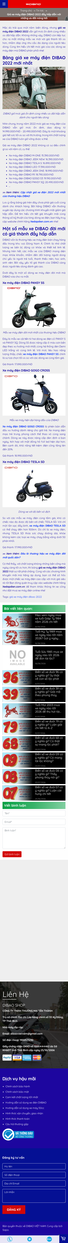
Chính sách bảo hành (18, 1086)
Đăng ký (14, 1210)
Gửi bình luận (12, 854)
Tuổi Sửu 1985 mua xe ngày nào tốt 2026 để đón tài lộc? (49, 655)
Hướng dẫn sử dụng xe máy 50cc (25, 1107)
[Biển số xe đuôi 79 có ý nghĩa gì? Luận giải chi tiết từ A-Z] (18, 727)
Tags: (6, 596)
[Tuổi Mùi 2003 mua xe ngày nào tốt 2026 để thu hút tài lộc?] (18, 710)
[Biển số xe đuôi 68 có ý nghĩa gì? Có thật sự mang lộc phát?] (18, 743)
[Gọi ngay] (10, 1239)
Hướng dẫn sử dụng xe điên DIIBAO (26, 1102)
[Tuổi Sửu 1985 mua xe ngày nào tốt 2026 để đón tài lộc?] (18, 657)
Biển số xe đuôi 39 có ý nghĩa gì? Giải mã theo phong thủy (49, 692)
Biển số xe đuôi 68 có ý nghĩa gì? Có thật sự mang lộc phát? (49, 741)
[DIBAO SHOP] (33, 4)
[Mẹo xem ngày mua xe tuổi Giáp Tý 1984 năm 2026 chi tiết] (18, 621)
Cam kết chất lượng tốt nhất (22, 1097)
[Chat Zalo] (49, 1239)
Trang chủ (26, 10)
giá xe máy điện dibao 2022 (25, 596)
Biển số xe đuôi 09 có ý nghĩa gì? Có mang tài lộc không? (49, 757)
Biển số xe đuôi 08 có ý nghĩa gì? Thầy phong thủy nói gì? (49, 774)
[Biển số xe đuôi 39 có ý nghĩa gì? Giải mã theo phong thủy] (18, 694)
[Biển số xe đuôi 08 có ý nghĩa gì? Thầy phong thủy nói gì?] (18, 776)
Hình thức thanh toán (18, 1118)
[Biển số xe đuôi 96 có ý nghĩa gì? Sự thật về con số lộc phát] (18, 677)
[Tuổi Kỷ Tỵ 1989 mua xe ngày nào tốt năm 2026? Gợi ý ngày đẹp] (18, 637)
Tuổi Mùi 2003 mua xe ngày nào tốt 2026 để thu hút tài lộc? (47, 708)
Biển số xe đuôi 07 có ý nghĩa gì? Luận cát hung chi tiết (49, 790)
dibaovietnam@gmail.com (26, 1033)
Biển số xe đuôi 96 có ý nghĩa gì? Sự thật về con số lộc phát (49, 675)
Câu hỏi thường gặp (17, 1124)
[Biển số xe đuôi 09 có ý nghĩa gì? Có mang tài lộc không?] (18, 760)
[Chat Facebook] (30, 1239)
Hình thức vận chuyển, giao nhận (24, 1113)
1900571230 (26, 1040)
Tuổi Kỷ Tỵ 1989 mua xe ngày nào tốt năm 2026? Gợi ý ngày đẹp (48, 635)
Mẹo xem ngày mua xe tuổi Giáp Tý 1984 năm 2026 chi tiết (48, 618)
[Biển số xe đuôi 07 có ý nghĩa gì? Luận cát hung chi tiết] (18, 793)
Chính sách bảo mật (17, 1091)
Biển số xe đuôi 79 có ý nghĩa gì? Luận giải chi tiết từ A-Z (49, 725)
